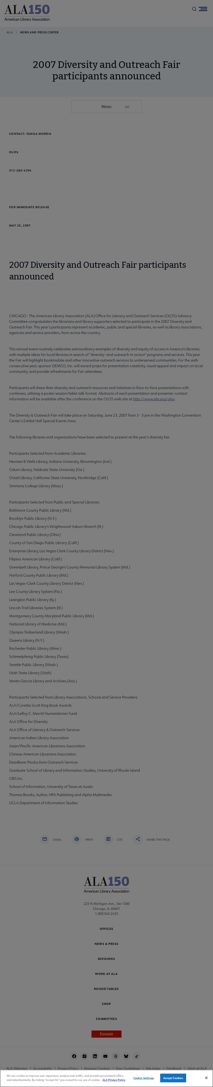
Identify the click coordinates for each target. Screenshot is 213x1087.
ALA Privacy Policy (113, 1080)
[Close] (206, 1077)
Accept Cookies (173, 1078)
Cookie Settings (143, 1078)
